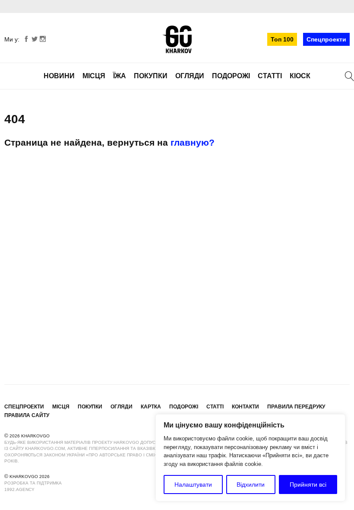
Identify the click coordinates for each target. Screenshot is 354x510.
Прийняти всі (308, 484)
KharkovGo (177, 39)
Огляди (189, 76)
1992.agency (19, 489)
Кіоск (300, 76)
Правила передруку (296, 407)
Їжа (119, 76)
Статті (270, 76)
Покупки (151, 76)
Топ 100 (282, 39)
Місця (93, 76)
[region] (250, 457)
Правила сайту (26, 415)
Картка (151, 407)
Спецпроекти (326, 39)
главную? (193, 142)
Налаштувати (193, 484)
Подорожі (231, 76)
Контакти (245, 407)
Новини (59, 76)
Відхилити (251, 484)
